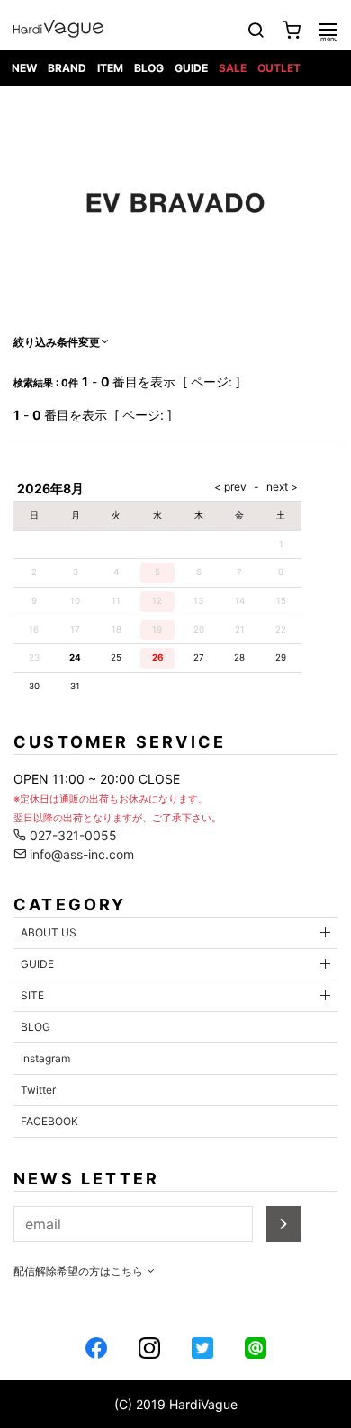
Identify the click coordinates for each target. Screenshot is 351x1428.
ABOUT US (48, 932)
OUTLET (279, 68)
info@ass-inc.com (80, 854)
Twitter (38, 1089)
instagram (45, 1058)
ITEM (110, 68)
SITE (32, 995)
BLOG (149, 68)
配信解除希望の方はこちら (80, 1271)
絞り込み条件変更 (57, 342)
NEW (24, 68)
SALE (233, 68)
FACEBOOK (49, 1121)
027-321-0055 (71, 835)
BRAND (67, 68)
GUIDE (191, 68)
